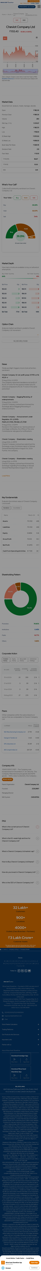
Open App (34, 1262)
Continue (34, 1268)
